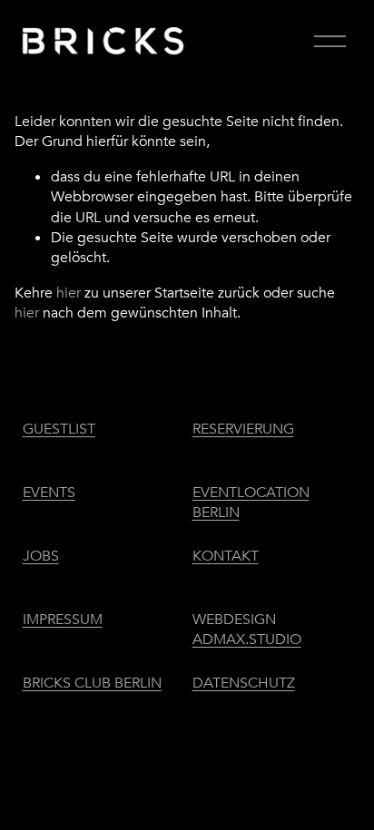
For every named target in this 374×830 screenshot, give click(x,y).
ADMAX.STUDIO (246, 639)
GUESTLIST (59, 429)
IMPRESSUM (63, 620)
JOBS (41, 556)
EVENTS (49, 493)
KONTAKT (225, 556)
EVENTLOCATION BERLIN (251, 502)
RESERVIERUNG (243, 429)
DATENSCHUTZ (243, 683)
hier (68, 293)
